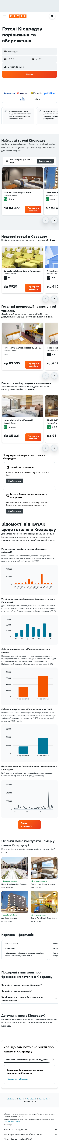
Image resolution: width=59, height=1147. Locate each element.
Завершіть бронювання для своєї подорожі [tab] (27, 1059)
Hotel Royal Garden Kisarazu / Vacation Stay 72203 (22, 347)
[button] (5, 16)
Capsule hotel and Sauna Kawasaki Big (22, 271)
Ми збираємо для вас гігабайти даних (23, 1134)
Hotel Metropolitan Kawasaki (18, 420)
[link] (14, 481)
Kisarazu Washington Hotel (17, 192)
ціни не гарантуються (12, 1121)
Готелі (21, 1099)
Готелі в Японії (44, 1099)
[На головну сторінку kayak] (17, 16)
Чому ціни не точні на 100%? (18, 1139)
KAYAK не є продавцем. (15, 1129)
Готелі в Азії (31, 1099)
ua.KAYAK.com (10, 1099)
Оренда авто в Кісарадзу (18, 1079)
